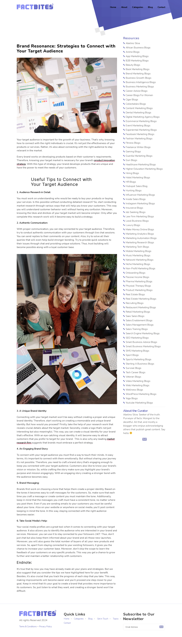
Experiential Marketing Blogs (141, 130)
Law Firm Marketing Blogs (140, 216)
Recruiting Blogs (134, 303)
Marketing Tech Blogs (137, 246)
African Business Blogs (138, 47)
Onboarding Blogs (135, 272)
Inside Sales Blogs (136, 199)
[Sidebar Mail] (144, 439)
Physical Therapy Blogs (138, 285)
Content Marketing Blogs (139, 108)
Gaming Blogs (133, 151)
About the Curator (135, 411)
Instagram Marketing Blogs (140, 203)
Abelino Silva (133, 43)
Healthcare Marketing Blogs (141, 164)
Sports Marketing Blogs (138, 359)
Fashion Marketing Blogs (139, 138)
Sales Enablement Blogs (139, 320)
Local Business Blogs (137, 220)
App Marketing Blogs (137, 56)
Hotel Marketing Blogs (138, 177)
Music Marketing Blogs (138, 255)
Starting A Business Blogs (140, 363)
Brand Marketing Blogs (138, 73)
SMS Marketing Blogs (137, 350)
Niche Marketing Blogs (138, 264)
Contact (161, 7)
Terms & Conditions (28, 626)
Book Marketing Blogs (137, 69)
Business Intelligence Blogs (141, 82)
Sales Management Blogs (140, 324)
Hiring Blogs (132, 173)
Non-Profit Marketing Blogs (140, 268)
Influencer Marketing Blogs (140, 194)
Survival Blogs (133, 368)
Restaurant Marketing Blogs (141, 307)
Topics (115, 618)
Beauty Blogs (133, 65)
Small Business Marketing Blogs (143, 346)
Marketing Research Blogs (140, 242)
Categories (137, 7)
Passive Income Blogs (137, 277)
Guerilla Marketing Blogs (139, 156)
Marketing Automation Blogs (141, 238)
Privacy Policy (45, 626)
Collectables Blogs (136, 104)
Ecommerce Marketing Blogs (141, 121)
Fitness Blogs (133, 143)
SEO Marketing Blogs (137, 337)
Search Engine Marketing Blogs (143, 333)
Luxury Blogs (133, 225)
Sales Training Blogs (137, 329)
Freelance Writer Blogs (138, 147)
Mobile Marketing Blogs (138, 251)
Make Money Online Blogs (140, 229)
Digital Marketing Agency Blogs (143, 117)
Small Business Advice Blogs (141, 342)
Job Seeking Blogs (135, 212)
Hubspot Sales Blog (136, 186)
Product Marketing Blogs (139, 290)
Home (113, 7)
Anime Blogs (133, 52)
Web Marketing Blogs (137, 385)
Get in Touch (102, 618)
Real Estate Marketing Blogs (141, 298)
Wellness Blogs (134, 389)
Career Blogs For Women (139, 95)
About (124, 7)
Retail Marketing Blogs (138, 311)
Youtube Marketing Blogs (139, 402)
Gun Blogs (131, 160)
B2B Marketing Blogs (137, 60)
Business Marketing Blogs (140, 86)
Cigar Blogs (132, 99)
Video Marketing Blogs (138, 381)
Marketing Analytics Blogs (140, 233)
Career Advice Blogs (136, 91)
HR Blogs (131, 182)
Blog (150, 7)
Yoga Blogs (132, 398)
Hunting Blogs (134, 190)
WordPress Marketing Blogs (141, 394)
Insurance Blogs (134, 207)
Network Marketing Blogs (139, 259)
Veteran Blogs (133, 376)
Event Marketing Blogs (138, 125)
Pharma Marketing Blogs (139, 281)
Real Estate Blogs (135, 294)
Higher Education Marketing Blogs (144, 169)
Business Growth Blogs (138, 78)
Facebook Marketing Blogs (140, 134)
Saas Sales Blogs (135, 316)
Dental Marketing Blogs (138, 112)
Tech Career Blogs (135, 372)
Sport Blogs (132, 355)
